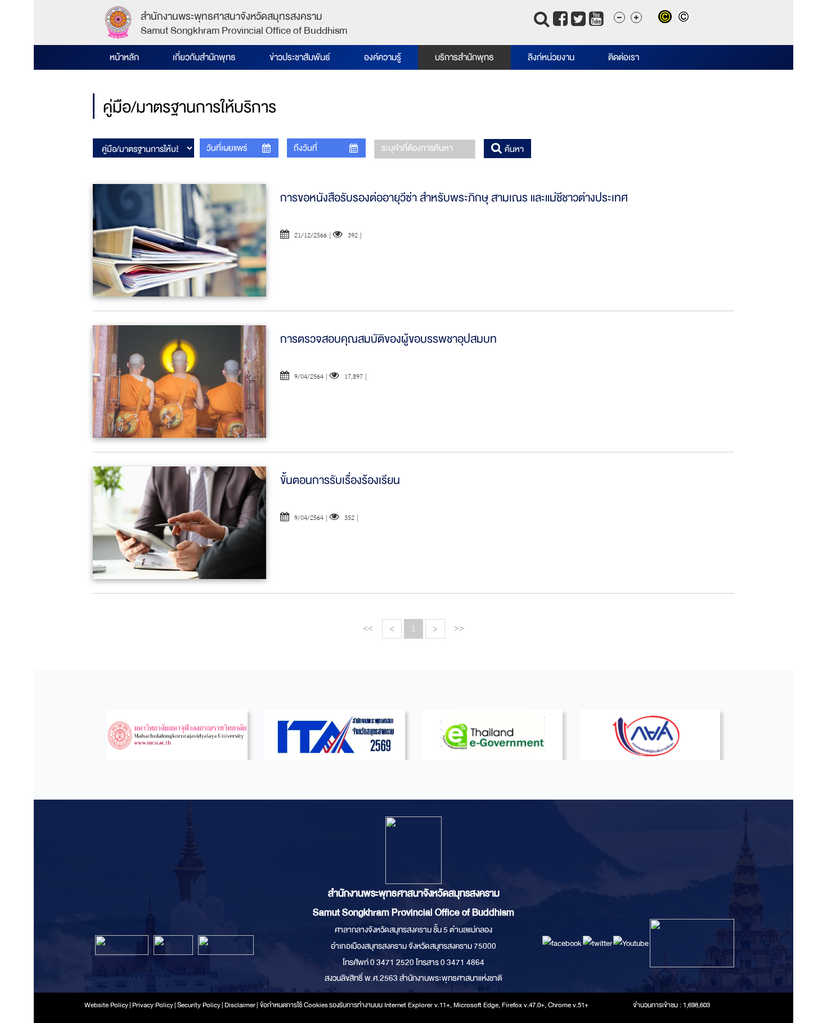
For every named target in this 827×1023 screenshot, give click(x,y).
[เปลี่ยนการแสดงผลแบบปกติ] (685, 18)
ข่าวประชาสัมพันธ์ (299, 57)
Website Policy (106, 1005)
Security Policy (199, 1005)
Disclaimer (240, 1005)
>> (459, 628)
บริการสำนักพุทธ (464, 57)
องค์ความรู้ (382, 57)
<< (368, 628)
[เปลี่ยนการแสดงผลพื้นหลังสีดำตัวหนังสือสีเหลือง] (667, 18)
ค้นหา (513, 149)
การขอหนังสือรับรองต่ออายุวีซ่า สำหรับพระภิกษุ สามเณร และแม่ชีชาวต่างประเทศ (454, 198)
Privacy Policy (152, 1005)
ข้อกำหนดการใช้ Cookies (294, 1005)
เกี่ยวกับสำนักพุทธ (204, 57)
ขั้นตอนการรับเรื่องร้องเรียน (340, 480)
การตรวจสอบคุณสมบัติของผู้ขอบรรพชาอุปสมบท (388, 339)
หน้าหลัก (124, 57)
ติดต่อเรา (623, 57)
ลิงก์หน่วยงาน (551, 57)
